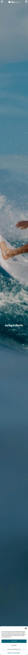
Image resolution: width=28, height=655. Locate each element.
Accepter (14, 641)
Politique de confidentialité (16, 652)
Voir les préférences (14, 649)
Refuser (14, 645)
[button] (26, 628)
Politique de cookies (10, 652)
